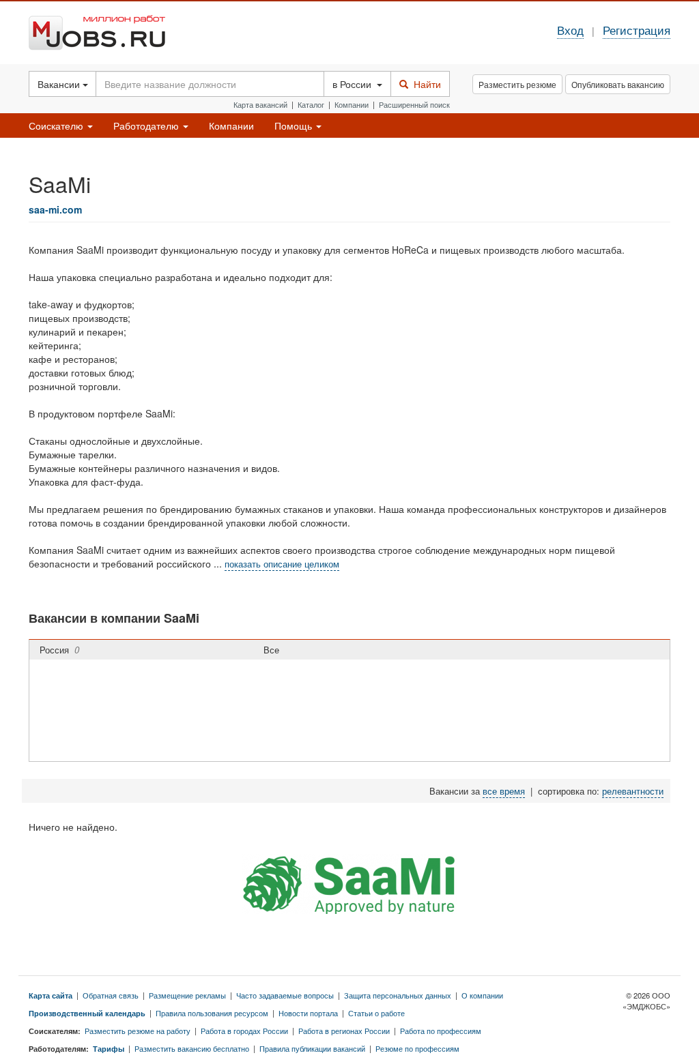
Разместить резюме (517, 84)
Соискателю (57, 125)
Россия (59, 649)
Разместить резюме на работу (137, 1030)
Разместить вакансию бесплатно (191, 1048)
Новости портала (308, 1012)
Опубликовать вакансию (617, 84)
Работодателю (147, 125)
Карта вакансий (260, 104)
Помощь (294, 125)
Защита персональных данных (397, 995)
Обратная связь (111, 995)
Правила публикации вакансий (312, 1048)
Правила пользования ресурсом (212, 1012)
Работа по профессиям (440, 1030)
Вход (570, 30)
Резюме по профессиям (417, 1048)
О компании (482, 995)
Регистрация (636, 30)
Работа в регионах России (344, 1030)
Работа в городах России (244, 1030)
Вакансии (60, 84)
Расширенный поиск (414, 104)
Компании (351, 104)
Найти (424, 84)
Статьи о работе (376, 1012)
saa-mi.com (55, 209)
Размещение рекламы (187, 995)
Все (274, 649)
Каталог (311, 104)
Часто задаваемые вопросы (285, 995)
